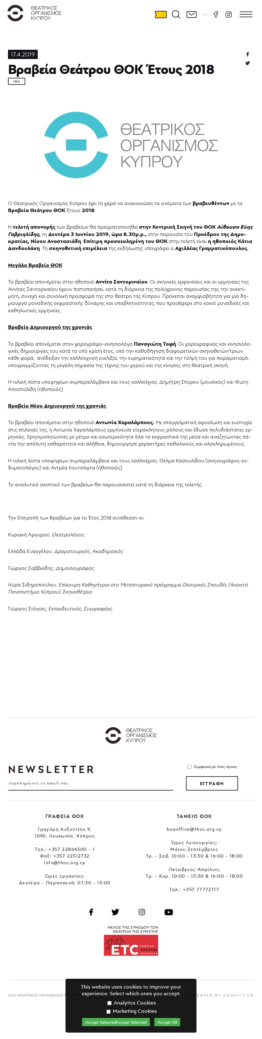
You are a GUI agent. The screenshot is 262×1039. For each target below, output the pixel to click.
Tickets (161, 14)
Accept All (167, 1022)
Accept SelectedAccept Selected (116, 1022)
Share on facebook (247, 54)
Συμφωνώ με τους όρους (215, 766)
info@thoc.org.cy (64, 862)
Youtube (168, 912)
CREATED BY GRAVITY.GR (222, 995)
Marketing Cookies (134, 1011)
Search (176, 14)
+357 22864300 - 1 (71, 849)
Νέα (16, 81)
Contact (191, 14)
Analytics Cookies (134, 1002)
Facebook (215, 14)
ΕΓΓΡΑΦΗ (212, 783)
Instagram (228, 14)
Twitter (247, 63)
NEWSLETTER (52, 769)
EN (205, 14)
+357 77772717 (201, 889)
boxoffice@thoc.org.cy (194, 829)
